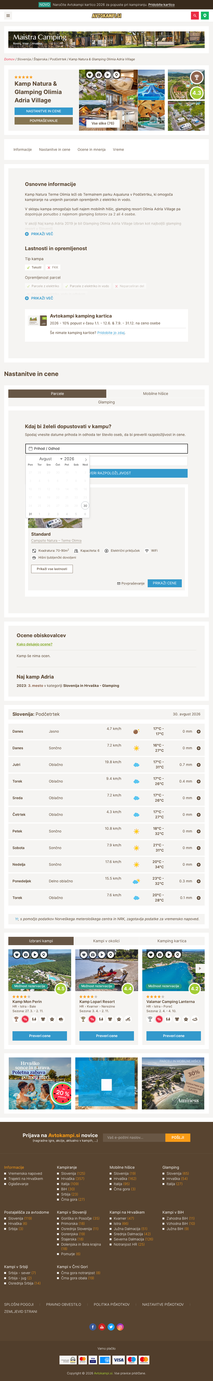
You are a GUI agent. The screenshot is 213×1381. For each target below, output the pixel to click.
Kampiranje (67, 1167)
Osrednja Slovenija (80, 1229)
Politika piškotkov (112, 1304)
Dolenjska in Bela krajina (81, 1246)
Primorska (73, 1224)
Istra (121, 1224)
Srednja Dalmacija (132, 1234)
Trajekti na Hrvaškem (25, 1179)
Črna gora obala (77, 1278)
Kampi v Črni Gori (72, 1267)
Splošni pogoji (18, 1304)
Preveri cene (40, 1036)
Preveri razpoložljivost (106, 473)
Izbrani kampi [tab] (41, 941)
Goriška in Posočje (80, 1218)
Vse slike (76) (103, 123)
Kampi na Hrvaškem (127, 1212)
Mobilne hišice (122, 1167)
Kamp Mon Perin (27, 1001)
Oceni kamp (196, 93)
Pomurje (70, 1254)
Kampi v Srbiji (16, 1267)
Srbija (69, 1194)
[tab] (106, 731)
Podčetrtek (58, 59)
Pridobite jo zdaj (111, 333)
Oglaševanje (18, 1184)
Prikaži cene (165, 583)
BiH (68, 1189)
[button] (205, 16)
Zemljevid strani (20, 1311)
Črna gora (73, 1199)
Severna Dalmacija (133, 1239)
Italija (70, 1184)
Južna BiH (178, 1229)
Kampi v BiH (173, 1212)
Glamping (170, 1167)
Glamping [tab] (106, 402)
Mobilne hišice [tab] (155, 393)
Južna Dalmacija (130, 1229)
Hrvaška (72, 1179)
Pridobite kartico (161, 4)
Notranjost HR (129, 1244)
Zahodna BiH (181, 1218)
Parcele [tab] (57, 393)
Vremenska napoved (25, 1173)
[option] (39, 997)
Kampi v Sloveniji (72, 1212)
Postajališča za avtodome (26, 1212)
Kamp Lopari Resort (97, 1001)
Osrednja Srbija (24, 1283)
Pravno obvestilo (63, 1304)
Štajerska (40, 59)
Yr (16, 919)
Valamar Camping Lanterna (170, 1001)
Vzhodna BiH (181, 1224)
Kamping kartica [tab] (171, 941)
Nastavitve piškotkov (163, 1304)
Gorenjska (73, 1234)
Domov (9, 59)
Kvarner (124, 1218)
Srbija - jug (20, 1278)
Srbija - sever (22, 1273)
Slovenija (24, 59)
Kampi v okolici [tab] (106, 941)
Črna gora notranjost (80, 1273)
